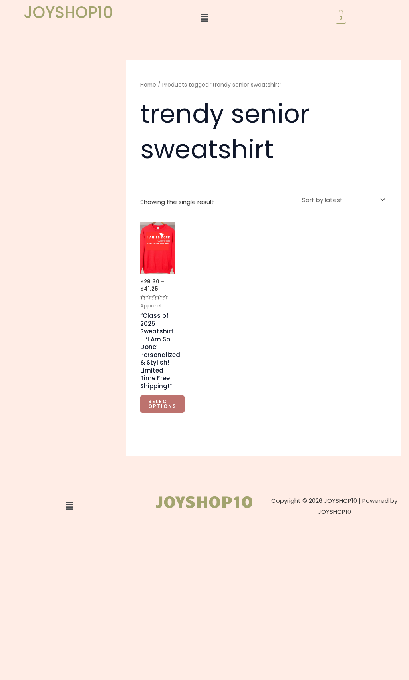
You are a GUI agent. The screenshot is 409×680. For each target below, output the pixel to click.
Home (148, 85)
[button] (204, 18)
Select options (162, 404)
